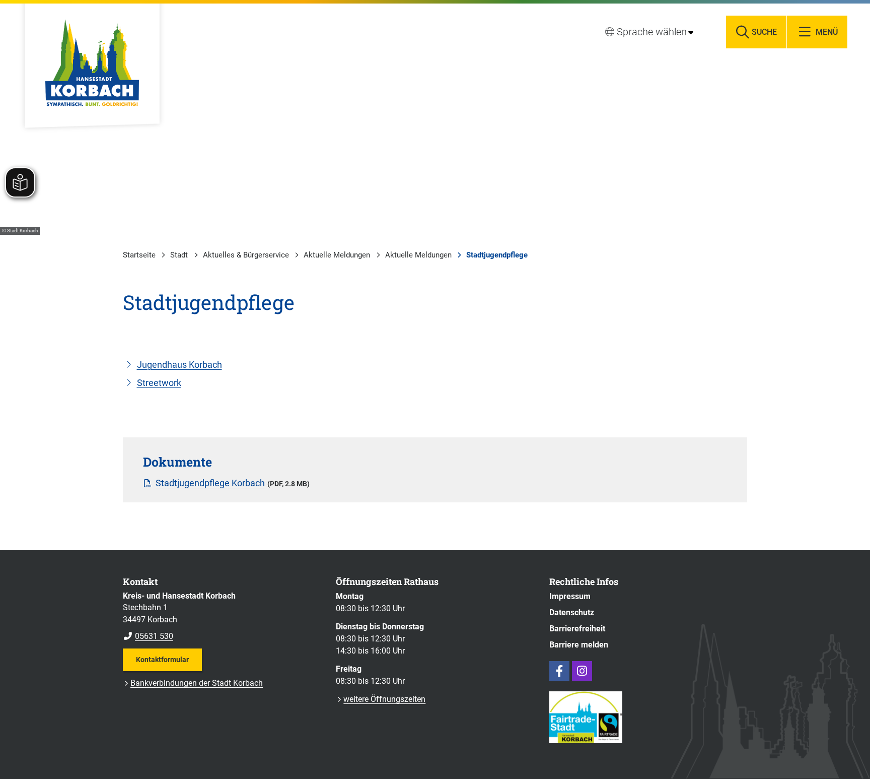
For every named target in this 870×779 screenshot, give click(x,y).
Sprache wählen (652, 32)
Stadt (179, 254)
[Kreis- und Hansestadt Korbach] (222, 616)
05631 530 (148, 636)
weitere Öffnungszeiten (384, 699)
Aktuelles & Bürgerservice (246, 254)
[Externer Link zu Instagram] (582, 671)
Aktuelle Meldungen (337, 254)
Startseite (139, 254)
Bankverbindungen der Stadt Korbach (196, 683)
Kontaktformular (162, 660)
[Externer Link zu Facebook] (559, 671)
